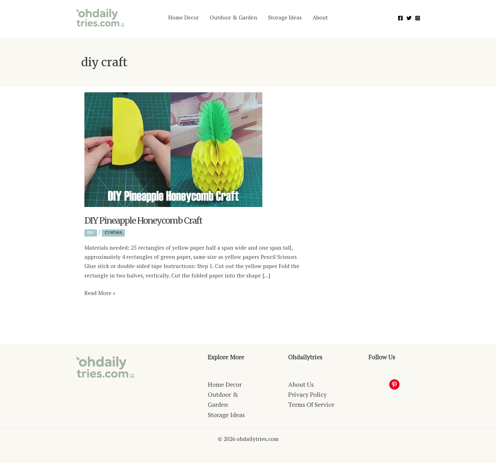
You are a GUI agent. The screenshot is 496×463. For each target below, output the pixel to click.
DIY (90, 232)
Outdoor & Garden (233, 17)
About (320, 17)
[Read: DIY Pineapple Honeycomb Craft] (173, 149)
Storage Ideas (285, 17)
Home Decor (183, 17)
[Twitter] (409, 18)
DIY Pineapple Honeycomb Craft (143, 220)
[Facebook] (400, 18)
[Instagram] (417, 18)
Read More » (99, 293)
